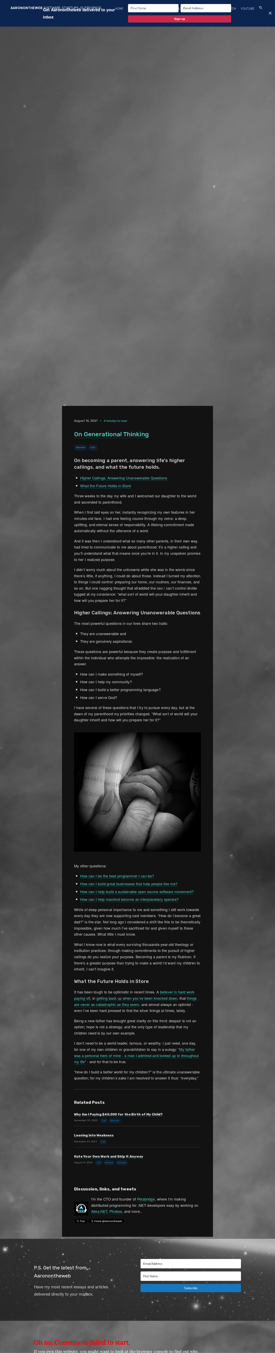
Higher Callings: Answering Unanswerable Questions (123, 477)
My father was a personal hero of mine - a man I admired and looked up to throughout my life (136, 1055)
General (80, 447)
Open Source (210, 8)
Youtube (247, 8)
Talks (191, 8)
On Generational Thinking (111, 434)
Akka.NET (99, 1211)
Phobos (116, 1211)
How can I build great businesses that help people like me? (128, 883)
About (177, 8)
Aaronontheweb (26, 8)
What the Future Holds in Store (105, 485)
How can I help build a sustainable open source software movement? (137, 891)
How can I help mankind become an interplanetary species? (129, 899)
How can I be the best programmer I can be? (117, 875)
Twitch (231, 8)
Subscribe (136, 8)
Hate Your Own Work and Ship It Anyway (108, 1156)
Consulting (158, 8)
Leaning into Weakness (94, 1135)
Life (93, 447)
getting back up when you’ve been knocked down (137, 998)
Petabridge (146, 1199)
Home (119, 8)
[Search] (260, 8)
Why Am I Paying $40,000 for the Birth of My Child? (118, 1114)
